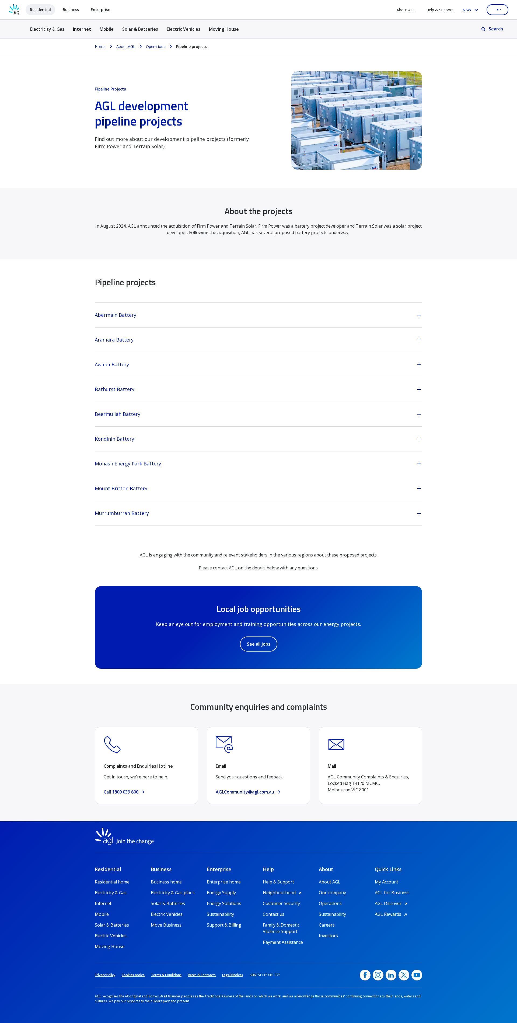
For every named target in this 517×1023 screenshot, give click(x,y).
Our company (332, 893)
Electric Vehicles (183, 29)
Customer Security (281, 903)
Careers (327, 925)
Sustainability (220, 914)
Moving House (224, 29)
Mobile (107, 29)
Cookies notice (133, 975)
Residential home (112, 882)
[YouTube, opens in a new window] (416, 975)
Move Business (166, 925)
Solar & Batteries (140, 29)
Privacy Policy (105, 975)
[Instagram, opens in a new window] (378, 975)
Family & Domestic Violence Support (281, 925)
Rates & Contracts (202, 975)
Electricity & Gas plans (173, 893)
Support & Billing (224, 925)
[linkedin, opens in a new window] (391, 975)
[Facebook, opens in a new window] (365, 975)
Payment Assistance (283, 942)
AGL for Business (392, 893)
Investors (328, 936)
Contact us (273, 914)
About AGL (406, 9)
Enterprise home (224, 882)
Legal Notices (232, 975)
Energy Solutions (224, 903)
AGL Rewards (392, 914)
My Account (386, 882)
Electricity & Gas (47, 32)
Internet (82, 29)
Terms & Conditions (166, 975)
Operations (330, 903)
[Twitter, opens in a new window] (404, 975)
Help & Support (439, 9)
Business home (166, 882)
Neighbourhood (283, 892)
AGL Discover (392, 903)
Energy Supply (221, 893)
